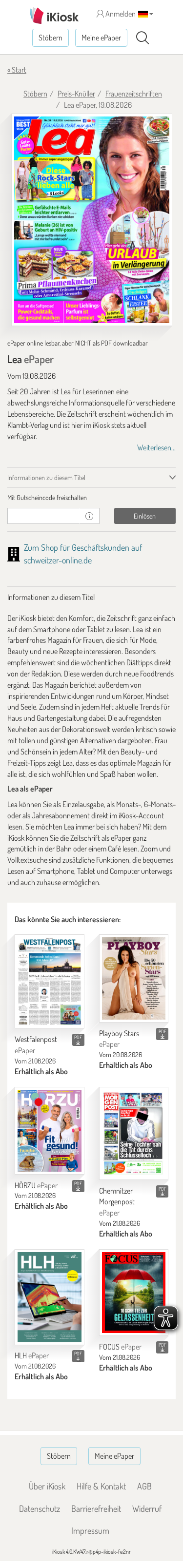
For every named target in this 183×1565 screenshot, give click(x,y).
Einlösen (145, 516)
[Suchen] (142, 38)
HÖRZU (36, 1185)
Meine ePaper (101, 37)
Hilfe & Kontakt (101, 1486)
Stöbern (50, 37)
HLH (32, 1355)
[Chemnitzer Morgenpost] (134, 1133)
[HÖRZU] (49, 1131)
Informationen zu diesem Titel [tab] (46, 477)
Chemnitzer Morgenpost (117, 1202)
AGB (144, 1486)
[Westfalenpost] (49, 981)
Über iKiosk (47, 1486)
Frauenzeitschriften (133, 93)
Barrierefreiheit (96, 1508)
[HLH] (49, 1297)
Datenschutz (39, 1508)
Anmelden (120, 14)
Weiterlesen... (156, 447)
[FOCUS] (134, 1292)
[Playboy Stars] (134, 978)
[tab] (91, 497)
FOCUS (120, 1347)
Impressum (90, 1530)
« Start (16, 70)
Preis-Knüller (76, 93)
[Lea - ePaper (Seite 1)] (91, 220)
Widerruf (147, 1508)
